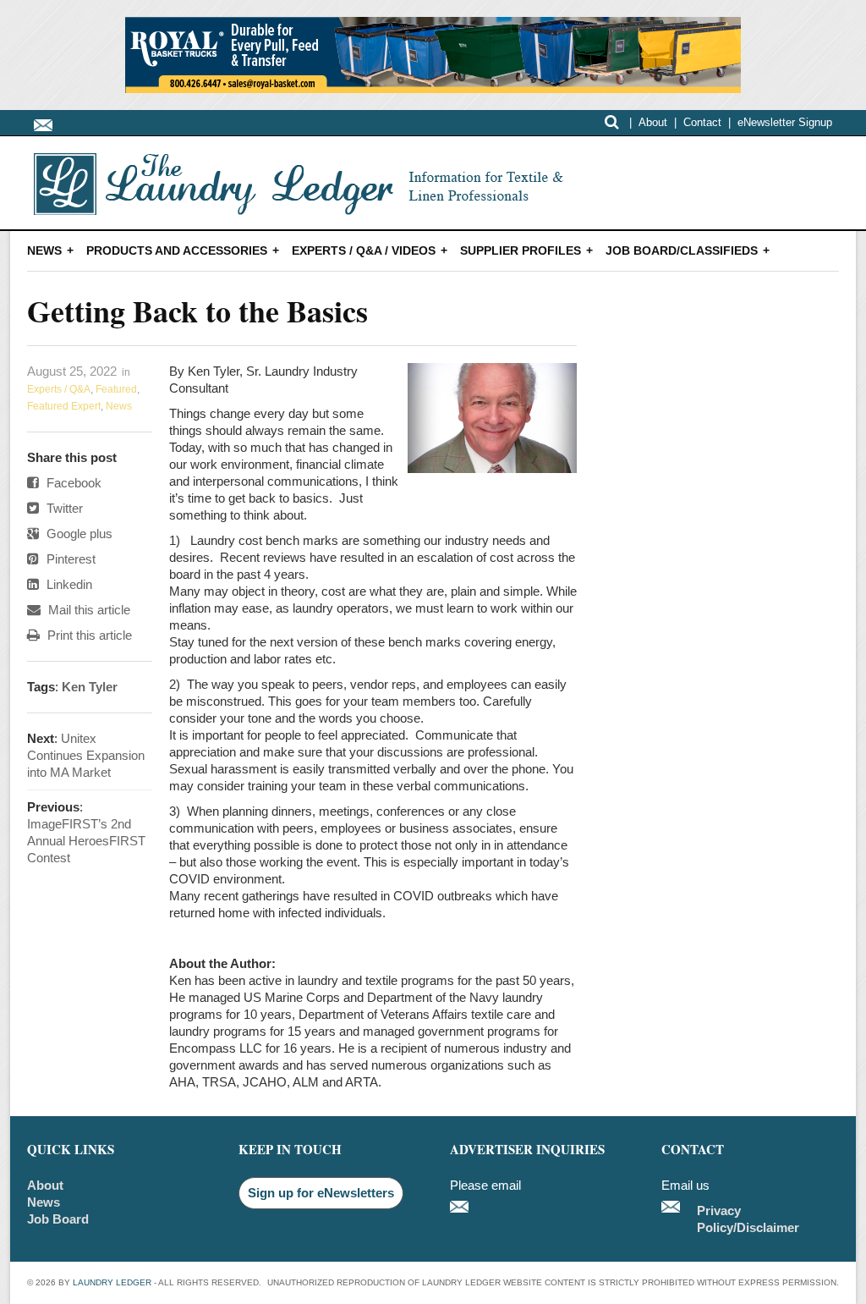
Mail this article (87, 609)
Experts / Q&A (58, 389)
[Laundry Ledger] (305, 206)
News (44, 250)
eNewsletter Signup (784, 122)
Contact (702, 122)
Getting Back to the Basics (197, 311)
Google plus (77, 533)
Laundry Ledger (112, 1282)
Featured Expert (64, 406)
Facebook (72, 483)
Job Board (58, 1219)
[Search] (612, 122)
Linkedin (67, 584)
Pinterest (69, 559)
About (653, 122)
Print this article (88, 635)
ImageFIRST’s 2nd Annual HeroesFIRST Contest (86, 841)
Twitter (63, 508)
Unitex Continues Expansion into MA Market (86, 755)
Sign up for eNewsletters (321, 1193)
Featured (116, 389)
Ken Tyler (90, 687)
